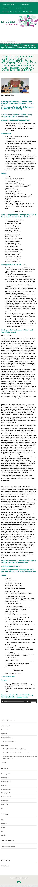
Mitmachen (21, 7)
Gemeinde (4, 823)
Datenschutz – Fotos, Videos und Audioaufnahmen (16, 752)
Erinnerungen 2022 (6, 785)
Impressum (4, 733)
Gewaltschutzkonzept (6, 737)
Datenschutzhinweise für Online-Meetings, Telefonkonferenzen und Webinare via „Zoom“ (20, 757)
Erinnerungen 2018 (6, 800)
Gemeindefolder (5, 730)
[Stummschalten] (30, 701)
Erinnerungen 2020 (6, 793)
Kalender (24, 4)
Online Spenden (5, 866)
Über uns (27, 11)
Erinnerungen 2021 (6, 789)
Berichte (3, 827)
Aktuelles (7, 7)
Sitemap (3, 762)
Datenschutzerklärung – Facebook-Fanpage (14, 749)
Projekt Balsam (5, 804)
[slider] (34, 701)
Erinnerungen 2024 (6, 777)
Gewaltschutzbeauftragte (9, 741)
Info (2, 820)
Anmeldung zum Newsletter (8, 846)
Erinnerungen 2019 (6, 796)
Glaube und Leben (10, 11)
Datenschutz (4, 745)
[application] (19, 701)
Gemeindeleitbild (5, 726)
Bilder (2, 831)
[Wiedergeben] (2, 701)
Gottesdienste (10, 4)
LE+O (2, 808)
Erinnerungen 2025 (6, 774)
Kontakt (3, 835)
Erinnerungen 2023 (6, 781)
